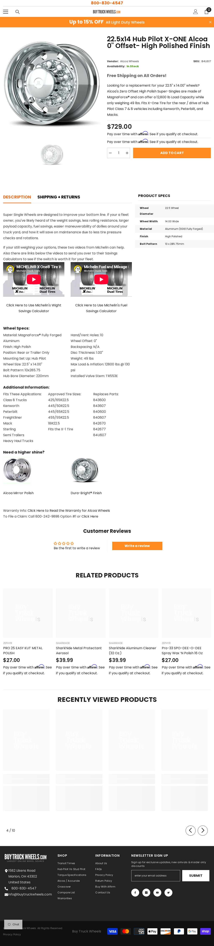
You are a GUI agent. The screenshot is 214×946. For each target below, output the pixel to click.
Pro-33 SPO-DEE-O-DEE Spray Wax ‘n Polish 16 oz (182, 651)
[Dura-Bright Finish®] (101, 470)
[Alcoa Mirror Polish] (33, 470)
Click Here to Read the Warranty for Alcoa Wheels (68, 510)
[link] (26, 781)
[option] (52, 84)
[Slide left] (191, 831)
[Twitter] (168, 893)
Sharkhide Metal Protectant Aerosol (79, 651)
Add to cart (172, 152)
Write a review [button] (137, 545)
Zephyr (7, 643)
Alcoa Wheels (129, 61)
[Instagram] (146, 893)
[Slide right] (203, 831)
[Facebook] (135, 893)
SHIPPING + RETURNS (58, 197)
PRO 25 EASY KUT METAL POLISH (22, 651)
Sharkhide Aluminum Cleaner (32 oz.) (132, 651)
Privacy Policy (12, 934)
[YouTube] (157, 893)
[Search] (17, 11)
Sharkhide (63, 643)
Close (210, 22)
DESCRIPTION (17, 197)
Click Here (89, 516)
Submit (196, 875)
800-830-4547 (107, 3)
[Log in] (195, 11)
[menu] (5, 11)
